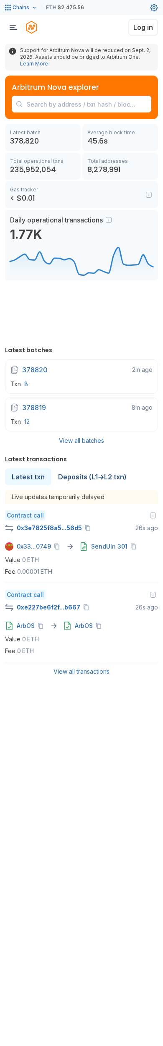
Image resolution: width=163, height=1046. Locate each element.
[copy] (89, 528)
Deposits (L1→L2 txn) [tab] (92, 477)
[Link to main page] (31, 27)
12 (27, 421)
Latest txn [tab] (28, 477)
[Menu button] (13, 27)
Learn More (34, 63)
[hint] (108, 220)
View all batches (81, 440)
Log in (143, 27)
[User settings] (154, 7)
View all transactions (81, 671)
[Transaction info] (153, 515)
